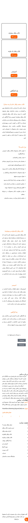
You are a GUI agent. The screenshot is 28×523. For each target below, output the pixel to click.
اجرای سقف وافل (6, 431)
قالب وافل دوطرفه (14, 33)
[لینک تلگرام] (10, 2)
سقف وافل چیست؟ (7, 424)
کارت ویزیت (5, 450)
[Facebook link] (17, 2)
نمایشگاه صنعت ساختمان (8, 456)
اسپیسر (14, 72)
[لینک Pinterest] (14, 2)
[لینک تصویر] (14, 354)
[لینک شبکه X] (16, 2)
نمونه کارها (5, 447)
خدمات (4, 453)
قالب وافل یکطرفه (7, 434)
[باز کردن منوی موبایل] (26, 5)
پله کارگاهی (14, 91)
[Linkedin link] (12, 2)
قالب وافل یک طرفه (14, 51)
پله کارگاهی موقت (6, 440)
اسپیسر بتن (5, 443)
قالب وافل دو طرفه (7, 437)
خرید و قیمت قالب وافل (8, 428)
